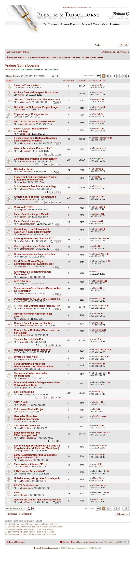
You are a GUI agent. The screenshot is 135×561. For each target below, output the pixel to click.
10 (46, 154)
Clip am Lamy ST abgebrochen (31, 114)
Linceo (44, 69)
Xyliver (96, 186)
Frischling (25, 394)
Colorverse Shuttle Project (29, 409)
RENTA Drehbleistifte (26, 485)
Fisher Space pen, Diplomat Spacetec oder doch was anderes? (35, 139)
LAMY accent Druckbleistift (29, 471)
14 (60, 154)
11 (49, 154)
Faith (20, 412)
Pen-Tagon (98, 207)
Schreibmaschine (24, 392)
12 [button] (124, 75)
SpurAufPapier (27, 161)
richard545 (98, 121)
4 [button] (114, 75)
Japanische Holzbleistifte (28, 339)
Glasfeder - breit (23, 169)
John (95, 246)
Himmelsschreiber (101, 138)
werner (21, 88)
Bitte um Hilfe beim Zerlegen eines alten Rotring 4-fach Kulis (37, 383)
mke (95, 271)
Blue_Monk (26, 143)
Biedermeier (98, 148)
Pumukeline (23, 467)
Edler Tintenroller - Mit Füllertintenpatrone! (27, 434)
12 (53, 154)
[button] (98, 76)
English (71, 7)
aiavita (24, 359)
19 (60, 202)
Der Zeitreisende (100, 432)
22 (49, 397)
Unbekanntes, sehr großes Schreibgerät (37, 478)
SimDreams (26, 308)
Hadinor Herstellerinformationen (32, 349)
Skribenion (26, 172)
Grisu (23, 319)
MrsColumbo (99, 281)
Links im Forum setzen (27, 85)
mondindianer (27, 124)
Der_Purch (98, 107)
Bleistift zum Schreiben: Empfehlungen (36, 107)
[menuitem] (25, 52)
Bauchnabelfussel (101, 349)
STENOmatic (21, 402)
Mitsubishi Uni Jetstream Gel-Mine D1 (35, 121)
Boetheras (25, 234)
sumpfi (21, 110)
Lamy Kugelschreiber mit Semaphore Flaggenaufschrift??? (35, 456)
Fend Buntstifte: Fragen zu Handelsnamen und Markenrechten (34, 365)
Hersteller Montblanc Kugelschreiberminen (26, 417)
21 (46, 397)
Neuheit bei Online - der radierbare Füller (37, 499)
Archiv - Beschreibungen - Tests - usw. (36, 92)
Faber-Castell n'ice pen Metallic (32, 214)
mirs (20, 421)
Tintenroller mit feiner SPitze (30, 464)
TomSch (96, 114)
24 (56, 397)
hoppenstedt (23, 451)
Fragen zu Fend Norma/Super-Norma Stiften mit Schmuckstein (35, 178)
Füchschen (26, 151)
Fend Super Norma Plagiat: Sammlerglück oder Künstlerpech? (34, 262)
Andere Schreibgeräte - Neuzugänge (35, 196)
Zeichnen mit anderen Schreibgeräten (35, 158)
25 (60, 397)
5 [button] (118, 75)
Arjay (23, 182)
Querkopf (25, 102)
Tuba (20, 117)
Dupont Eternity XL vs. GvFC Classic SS (37, 298)
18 (60, 165)
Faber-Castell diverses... (28, 221)
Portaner (97, 169)
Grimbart (97, 392)
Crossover (25, 460)
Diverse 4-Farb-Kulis (26, 357)
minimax (97, 221)
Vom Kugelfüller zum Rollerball (32, 246)
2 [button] (107, 75)
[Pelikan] (119, 16)
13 (56, 154)
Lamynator (53, 69)
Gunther (96, 323)
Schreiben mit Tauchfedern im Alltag (35, 186)
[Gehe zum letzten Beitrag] (101, 85)
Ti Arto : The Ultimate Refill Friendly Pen (37, 306)
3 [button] (110, 75)
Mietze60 (25, 481)
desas (37, 69)
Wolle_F (25, 405)
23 (53, 397)
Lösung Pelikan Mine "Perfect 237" (34, 238)
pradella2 (97, 99)
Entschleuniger (28, 224)
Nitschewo (98, 364)
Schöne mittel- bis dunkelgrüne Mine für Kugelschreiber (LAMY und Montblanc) (37, 447)
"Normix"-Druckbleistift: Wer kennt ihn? (37, 99)
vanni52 (24, 342)
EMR (17, 492)
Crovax (96, 288)
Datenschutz (78, 7)
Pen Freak (25, 502)
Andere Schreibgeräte (22, 65)
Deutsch (66, 7)
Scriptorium (26, 488)
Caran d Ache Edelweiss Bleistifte (33, 323)
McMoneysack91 (28, 438)
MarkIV (21, 69)
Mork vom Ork (24, 335)
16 (53, 165)
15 (49, 165)
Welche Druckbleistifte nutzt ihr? (33, 148)
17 (56, 165)
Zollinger (29, 69)
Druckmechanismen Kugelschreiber (34, 254)
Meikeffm (25, 428)
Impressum (87, 7)
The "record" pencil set (27, 425)
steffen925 (22, 301)
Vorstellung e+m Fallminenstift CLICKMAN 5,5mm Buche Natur (32, 230)
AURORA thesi (22, 281)
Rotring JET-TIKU (24, 207)
